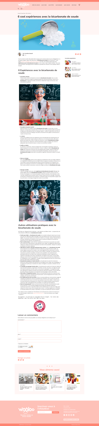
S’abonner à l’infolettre (23, 343)
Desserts (69, 385)
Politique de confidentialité (69, 409)
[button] (76, 54)
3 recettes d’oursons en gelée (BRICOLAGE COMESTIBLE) (72, 388)
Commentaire (21, 319)
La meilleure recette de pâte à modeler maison (76, 63)
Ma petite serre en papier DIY (56, 387)
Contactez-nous (67, 407)
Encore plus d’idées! (40, 385)
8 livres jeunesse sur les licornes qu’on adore (76, 76)
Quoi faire (23, 13)
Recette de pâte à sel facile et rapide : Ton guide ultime (26, 388)
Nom (19, 334)
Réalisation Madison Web (76, 424)
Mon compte (66, 406)
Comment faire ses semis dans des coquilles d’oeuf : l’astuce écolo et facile (41, 388)
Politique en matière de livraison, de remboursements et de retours (71, 412)
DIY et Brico (28, 13)
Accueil (19, 13)
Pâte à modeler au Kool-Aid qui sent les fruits (76, 70)
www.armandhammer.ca (38, 293)
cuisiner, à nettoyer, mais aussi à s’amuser (30, 61)
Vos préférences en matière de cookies (71, 419)
